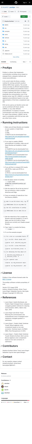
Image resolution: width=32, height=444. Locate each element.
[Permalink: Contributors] (1, 346)
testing (6, 44)
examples (7, 31)
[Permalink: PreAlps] (1, 68)
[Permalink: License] (1, 273)
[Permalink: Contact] (1, 357)
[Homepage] (16, 2)
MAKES (6, 25)
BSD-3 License (7, 279)
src (5, 41)
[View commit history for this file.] (28, 21)
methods (7, 37)
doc (6, 28)
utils (6, 47)
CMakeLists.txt (8, 53)
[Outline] (30, 62)
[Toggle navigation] (2, 2)
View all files (16, 57)
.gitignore (7, 50)
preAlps (12, 7)
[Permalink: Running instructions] (1, 122)
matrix (6, 34)
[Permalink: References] (1, 297)
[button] (28, 201)
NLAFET (6, 7)
